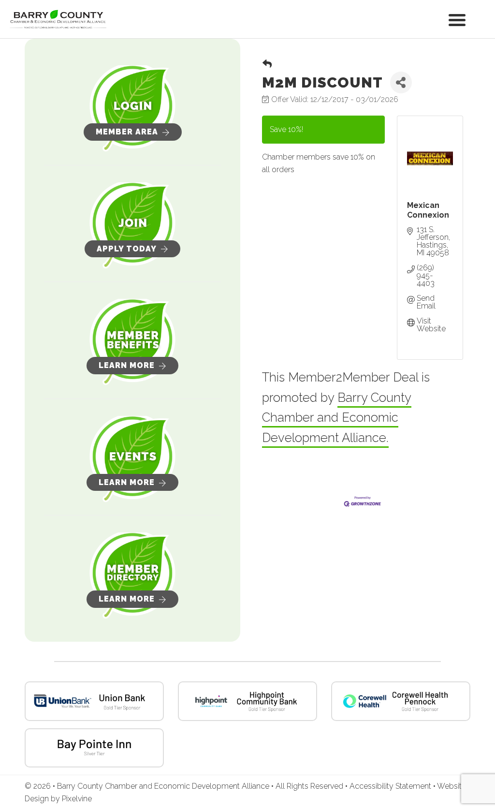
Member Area (127, 131)
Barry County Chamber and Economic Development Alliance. (336, 417)
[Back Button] (267, 64)
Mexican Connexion (428, 210)
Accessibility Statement (391, 786)
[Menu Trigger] (457, 19)
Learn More (127, 365)
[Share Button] (401, 82)
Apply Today (127, 248)
